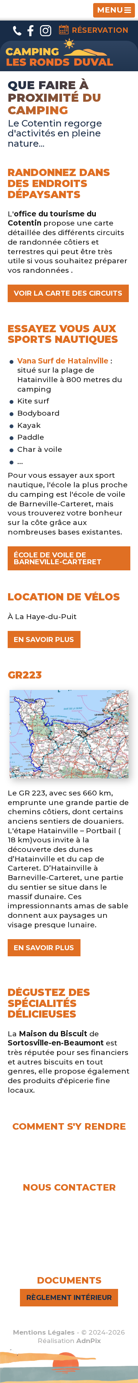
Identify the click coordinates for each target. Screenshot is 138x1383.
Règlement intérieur (69, 1297)
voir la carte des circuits (68, 293)
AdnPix (88, 1341)
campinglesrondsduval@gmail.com (73, 1227)
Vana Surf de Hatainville (62, 361)
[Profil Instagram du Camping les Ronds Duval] (73, 1252)
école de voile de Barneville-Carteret (58, 558)
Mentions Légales (44, 1332)
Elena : (69, 1200)
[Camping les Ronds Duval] (59, 52)
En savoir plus (44, 639)
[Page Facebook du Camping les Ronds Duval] (30, 30)
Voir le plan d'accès (69, 1159)
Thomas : (69, 1210)
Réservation (100, 30)
